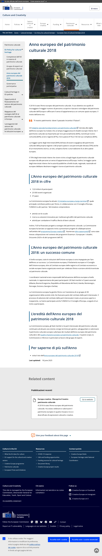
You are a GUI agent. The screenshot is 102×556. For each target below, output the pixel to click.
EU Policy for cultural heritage (44, 33)
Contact (63, 522)
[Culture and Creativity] (14, 7)
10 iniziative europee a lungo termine (72, 201)
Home (7, 24)
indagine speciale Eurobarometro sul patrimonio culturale (54, 128)
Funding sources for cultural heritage (50, 460)
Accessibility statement (12, 501)
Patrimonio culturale (12, 467)
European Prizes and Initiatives (15, 470)
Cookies (53, 526)
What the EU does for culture (14, 454)
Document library (44, 464)
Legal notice (78, 526)
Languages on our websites (36, 526)
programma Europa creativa (52, 231)
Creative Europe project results (48, 467)
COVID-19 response (44, 454)
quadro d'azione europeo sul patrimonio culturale (59, 335)
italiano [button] (95, 9)
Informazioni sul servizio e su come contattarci (50, 491)
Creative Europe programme (14, 464)
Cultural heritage (26, 33)
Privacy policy (65, 526)
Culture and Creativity (12, 486)
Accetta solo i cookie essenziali (85, 539)
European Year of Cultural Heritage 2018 (71, 33)
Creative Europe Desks (78, 454)
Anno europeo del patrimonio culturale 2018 (61, 355)
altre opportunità (81, 231)
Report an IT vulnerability (12, 526)
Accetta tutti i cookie (58, 539)
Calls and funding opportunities (48, 457)
